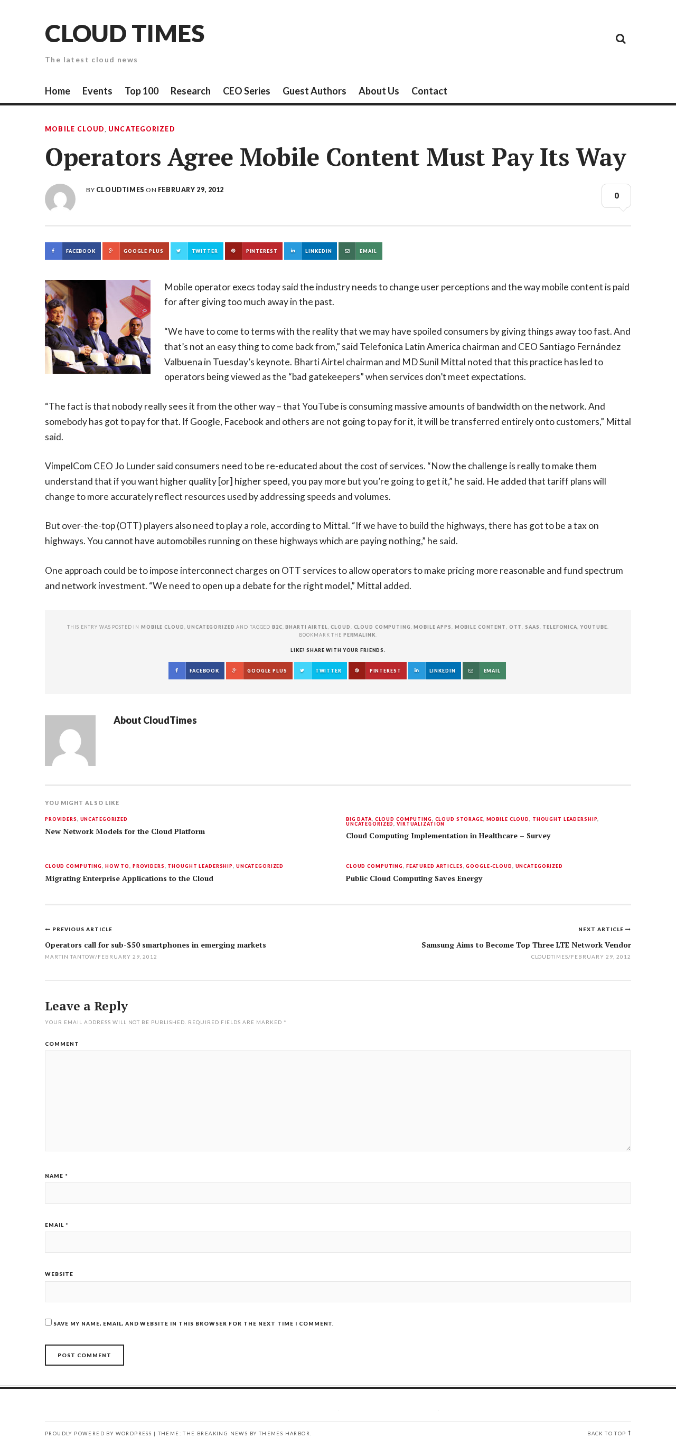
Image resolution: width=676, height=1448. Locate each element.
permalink (359, 635)
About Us (379, 91)
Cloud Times (124, 33)
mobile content (480, 627)
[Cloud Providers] (549, 38)
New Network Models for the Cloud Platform (125, 831)
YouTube (593, 627)
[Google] (525, 38)
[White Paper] (596, 38)
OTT (515, 627)
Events (97, 91)
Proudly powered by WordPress (98, 1433)
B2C (277, 627)
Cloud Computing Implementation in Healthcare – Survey (448, 835)
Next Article (601, 929)
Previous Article (82, 929)
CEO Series (246, 91)
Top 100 (141, 91)
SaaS (532, 627)
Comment (62, 1043)
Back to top (606, 1433)
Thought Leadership (565, 819)
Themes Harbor (284, 1433)
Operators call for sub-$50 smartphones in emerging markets (155, 945)
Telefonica (559, 627)
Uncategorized (141, 129)
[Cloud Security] (573, 38)
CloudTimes (120, 190)
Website (59, 1274)
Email (57, 1225)
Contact (429, 91)
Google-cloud (489, 866)
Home (57, 91)
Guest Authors (314, 91)
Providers (61, 819)
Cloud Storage (459, 819)
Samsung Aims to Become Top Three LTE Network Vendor (526, 945)
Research (191, 91)
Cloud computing (382, 627)
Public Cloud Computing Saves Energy (414, 878)
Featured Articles (434, 866)
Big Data (359, 819)
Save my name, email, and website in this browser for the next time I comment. (193, 1323)
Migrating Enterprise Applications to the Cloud (129, 878)
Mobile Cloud (75, 129)
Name (56, 1175)
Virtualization (421, 824)
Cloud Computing (403, 819)
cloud (340, 627)
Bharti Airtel (306, 627)
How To (117, 866)
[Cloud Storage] (501, 38)
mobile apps (433, 627)
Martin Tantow (70, 956)
